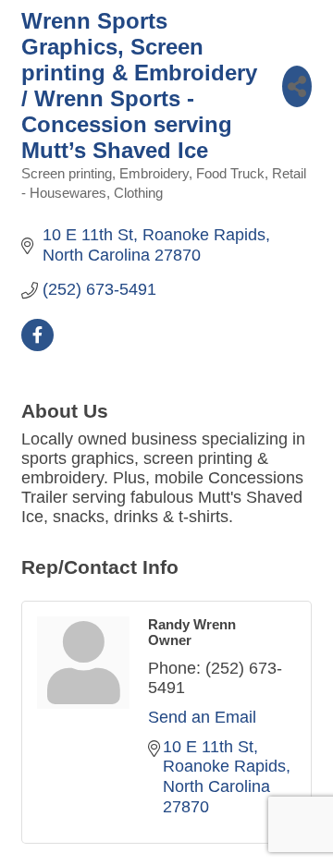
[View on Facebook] (37, 345)
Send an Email (202, 717)
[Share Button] (297, 86)
